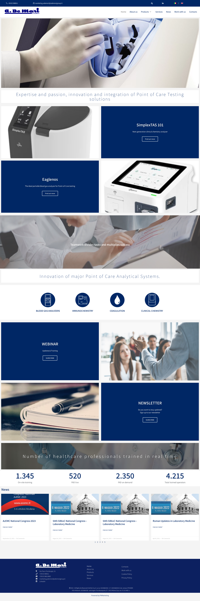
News (168, 11)
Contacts (193, 11)
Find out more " (8, 527)
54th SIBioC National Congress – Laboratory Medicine (70, 522)
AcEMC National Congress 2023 (19, 521)
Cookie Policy (127, 574)
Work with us (180, 11)
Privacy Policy (127, 578)
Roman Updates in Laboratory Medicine (174, 521)
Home (123, 11)
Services (159, 11)
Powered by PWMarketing (100, 595)
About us (134, 11)
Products (145, 11)
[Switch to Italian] (175, 3)
